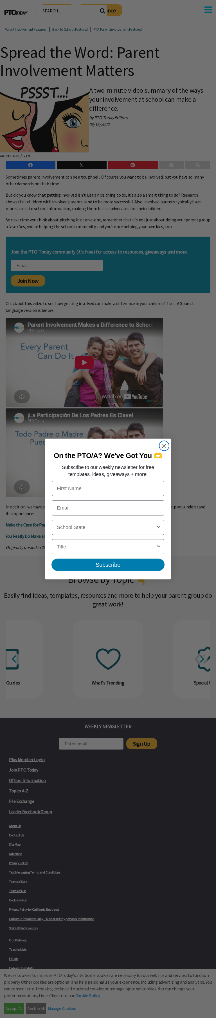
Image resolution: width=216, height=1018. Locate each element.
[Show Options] (158, 527)
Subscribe (108, 565)
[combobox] (106, 527)
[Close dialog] (164, 446)
